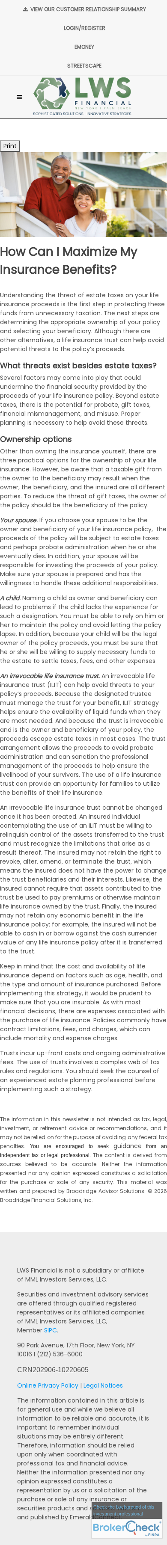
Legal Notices (103, 1385)
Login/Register (84, 28)
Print (10, 146)
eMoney (84, 46)
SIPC (50, 1330)
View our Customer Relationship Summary (87, 9)
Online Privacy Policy (47, 1385)
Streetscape (84, 65)
